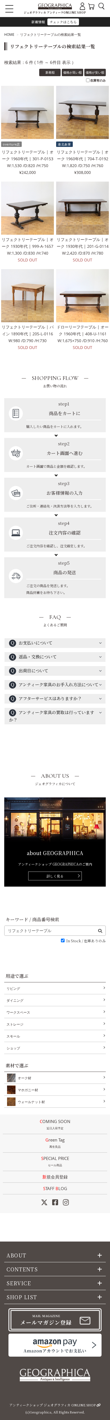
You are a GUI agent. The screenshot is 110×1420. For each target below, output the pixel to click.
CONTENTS (22, 1269)
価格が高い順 (72, 72)
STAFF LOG (55, 1188)
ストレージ (14, 1024)
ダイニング (14, 1000)
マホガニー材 (28, 1090)
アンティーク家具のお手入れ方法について (54, 684)
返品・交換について (33, 657)
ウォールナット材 (31, 1101)
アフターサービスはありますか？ (46, 698)
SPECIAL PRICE (55, 1161)
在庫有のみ (98, 80)
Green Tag (55, 1143)
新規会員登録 (55, 1177)
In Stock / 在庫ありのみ (86, 941)
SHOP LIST (21, 1297)
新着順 (50, 72)
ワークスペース (18, 1012)
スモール (13, 1036)
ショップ (13, 1048)
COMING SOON (55, 1124)
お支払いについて (31, 643)
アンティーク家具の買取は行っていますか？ (51, 716)
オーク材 (24, 1078)
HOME (9, 34)
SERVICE (18, 1283)
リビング (13, 988)
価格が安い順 (95, 72)
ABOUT (16, 1255)
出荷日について (29, 670)
